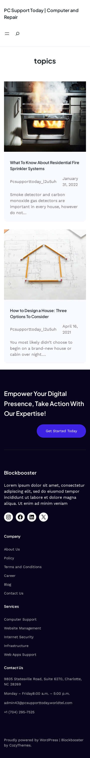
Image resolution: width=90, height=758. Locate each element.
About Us (12, 549)
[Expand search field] (17, 33)
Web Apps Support (20, 654)
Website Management (22, 628)
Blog (7, 584)
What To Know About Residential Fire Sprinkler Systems (44, 165)
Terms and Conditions (23, 567)
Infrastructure (16, 646)
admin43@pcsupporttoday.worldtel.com (38, 703)
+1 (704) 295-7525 (19, 712)
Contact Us (13, 593)
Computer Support (20, 619)
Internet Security (19, 637)
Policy (9, 558)
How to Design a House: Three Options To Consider (38, 313)
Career (10, 576)
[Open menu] (7, 34)
